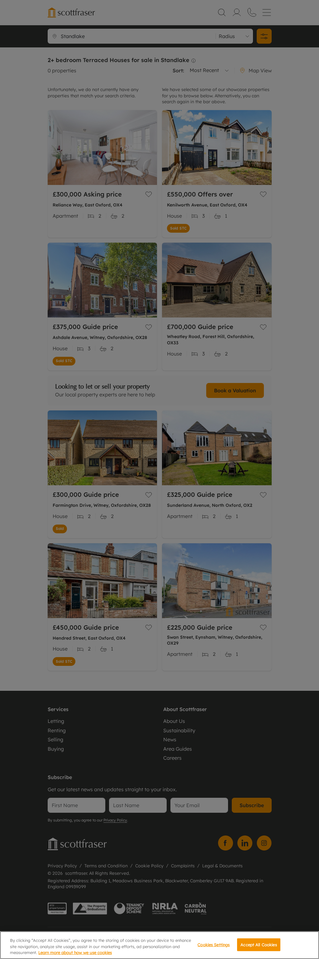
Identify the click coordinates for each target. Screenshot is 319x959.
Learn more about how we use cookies (75, 952)
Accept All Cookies (258, 944)
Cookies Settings (214, 944)
